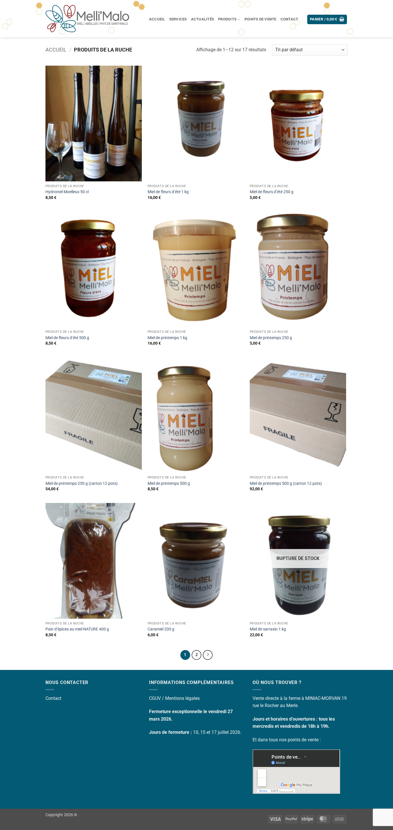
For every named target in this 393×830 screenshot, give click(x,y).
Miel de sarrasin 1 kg (268, 629)
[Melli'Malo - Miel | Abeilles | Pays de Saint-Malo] (88, 18)
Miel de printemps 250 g (271, 337)
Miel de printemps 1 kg (167, 337)
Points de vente (260, 19)
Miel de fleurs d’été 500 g (67, 337)
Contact (289, 19)
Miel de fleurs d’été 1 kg (168, 191)
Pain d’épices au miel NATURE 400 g (77, 629)
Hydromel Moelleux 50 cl (67, 191)
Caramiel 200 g (161, 629)
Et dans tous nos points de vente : (287, 739)
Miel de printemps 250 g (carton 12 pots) (81, 483)
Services (178, 19)
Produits (227, 19)
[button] (327, 19)
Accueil (157, 19)
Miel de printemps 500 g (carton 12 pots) (286, 483)
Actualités (202, 19)
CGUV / (157, 698)
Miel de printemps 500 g (169, 483)
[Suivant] (208, 655)
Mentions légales (182, 698)
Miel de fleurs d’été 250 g (271, 191)
